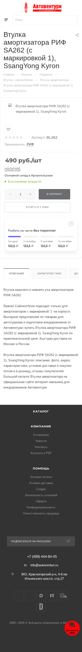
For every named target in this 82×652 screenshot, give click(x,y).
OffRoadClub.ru (63, 595)
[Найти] (72, 20)
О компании (41, 434)
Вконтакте (18, 595)
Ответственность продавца (41, 513)
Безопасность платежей (41, 495)
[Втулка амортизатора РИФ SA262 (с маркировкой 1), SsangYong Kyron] (41, 108)
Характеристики (49, 273)
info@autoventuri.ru (44, 565)
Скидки (41, 489)
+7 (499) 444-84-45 (42, 556)
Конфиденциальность (41, 507)
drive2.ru (41, 606)
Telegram (30, 595)
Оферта (41, 501)
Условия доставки (41, 483)
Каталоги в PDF (41, 453)
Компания (41, 426)
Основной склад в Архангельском (29, 175)
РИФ (30, 144)
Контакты (41, 447)
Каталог (41, 411)
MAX (41, 595)
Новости (41, 441)
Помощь (41, 468)
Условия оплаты (41, 477)
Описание (16, 273)
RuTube (52, 595)
